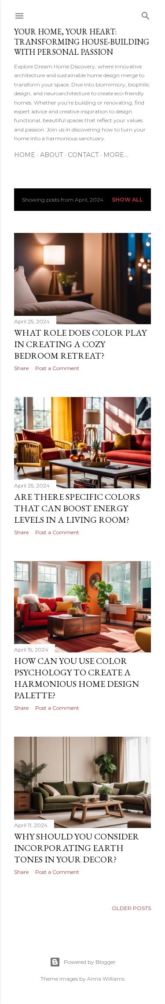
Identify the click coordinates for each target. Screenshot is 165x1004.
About (51, 155)
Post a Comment (57, 368)
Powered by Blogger (90, 962)
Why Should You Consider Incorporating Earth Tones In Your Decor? (76, 848)
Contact (83, 155)
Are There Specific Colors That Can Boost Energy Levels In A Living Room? (77, 508)
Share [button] (21, 368)
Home (24, 155)
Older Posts (131, 908)
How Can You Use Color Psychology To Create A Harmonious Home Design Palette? (76, 678)
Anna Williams (106, 978)
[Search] (145, 13)
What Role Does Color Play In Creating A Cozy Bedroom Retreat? (80, 344)
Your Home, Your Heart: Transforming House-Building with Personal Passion (81, 41)
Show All (127, 199)
